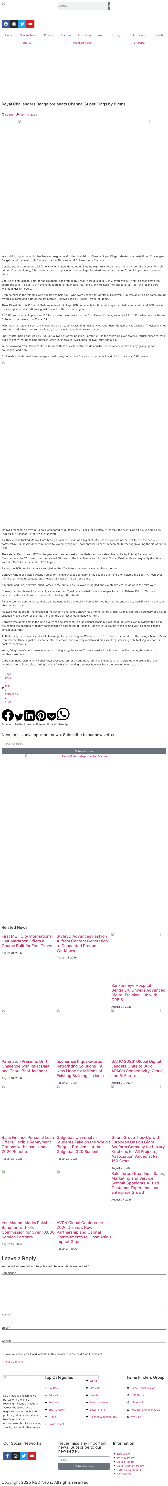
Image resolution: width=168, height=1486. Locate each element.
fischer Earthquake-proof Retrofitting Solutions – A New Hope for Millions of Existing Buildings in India (80, 1068)
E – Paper (139, 42)
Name (6, 1314)
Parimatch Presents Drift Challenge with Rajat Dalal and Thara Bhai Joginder (26, 1066)
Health (159, 35)
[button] (8, 717)
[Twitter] (22, 24)
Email (6, 1327)
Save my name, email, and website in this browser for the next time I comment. (54, 1354)
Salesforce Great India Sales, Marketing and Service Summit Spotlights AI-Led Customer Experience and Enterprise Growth (138, 1183)
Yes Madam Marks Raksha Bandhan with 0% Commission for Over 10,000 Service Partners (28, 1229)
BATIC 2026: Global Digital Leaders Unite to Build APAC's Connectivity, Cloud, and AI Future (137, 1068)
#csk (8, 678)
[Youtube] (30, 24)
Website (6, 1341)
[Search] (109, 6)
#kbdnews (11, 693)
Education (84, 35)
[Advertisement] (84, 74)
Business (65, 35)
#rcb (8, 701)
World (101, 35)
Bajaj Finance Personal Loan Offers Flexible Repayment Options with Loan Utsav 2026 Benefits (28, 1144)
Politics (48, 35)
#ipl (7, 685)
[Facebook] (6, 24)
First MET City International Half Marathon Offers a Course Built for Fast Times (27, 941)
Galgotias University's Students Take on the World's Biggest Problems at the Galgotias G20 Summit (84, 1144)
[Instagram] (14, 24)
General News (28, 35)
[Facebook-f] (7, 1456)
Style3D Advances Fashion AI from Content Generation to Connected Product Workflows (82, 943)
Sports (27, 42)
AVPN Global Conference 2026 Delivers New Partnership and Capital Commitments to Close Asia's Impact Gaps (84, 1232)
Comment (9, 1273)
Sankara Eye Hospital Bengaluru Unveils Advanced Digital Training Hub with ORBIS (138, 992)
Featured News (82, 42)
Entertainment (138, 35)
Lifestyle (117, 35)
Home (9, 35)
